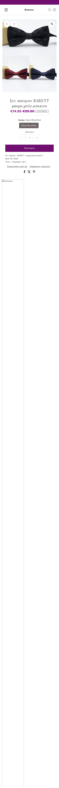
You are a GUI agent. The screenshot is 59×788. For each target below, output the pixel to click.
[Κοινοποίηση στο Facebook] (25, 172)
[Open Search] (49, 10)
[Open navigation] (8, 9)
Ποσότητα (29, 132)
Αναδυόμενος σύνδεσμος (40, 167)
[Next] (14, 24)
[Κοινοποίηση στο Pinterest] (34, 172)
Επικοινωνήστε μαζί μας (17, 167)
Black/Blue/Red (28, 125)
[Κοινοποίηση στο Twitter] (29, 172)
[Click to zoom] (52, 24)
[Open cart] (54, 9)
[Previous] (7, 24)
